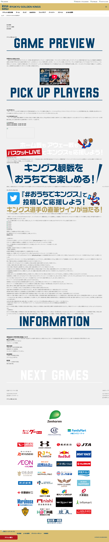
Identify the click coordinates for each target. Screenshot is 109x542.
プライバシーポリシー (47, 301)
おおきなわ (33, 12)
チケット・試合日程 (8, 12)
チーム (18, 12)
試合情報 (9, 25)
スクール (60, 12)
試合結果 (9, 29)
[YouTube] (95, 7)
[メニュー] (106, 7)
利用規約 (46, 533)
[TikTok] (102, 7)
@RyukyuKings (37, 240)
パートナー (52, 12)
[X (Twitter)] (83, 7)
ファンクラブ (42, 12)
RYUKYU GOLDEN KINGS (25, 6)
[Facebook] (98, 7)
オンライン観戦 (10, 27)
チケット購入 (9, 537)
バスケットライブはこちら (13, 162)
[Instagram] (87, 7)
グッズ (24, 12)
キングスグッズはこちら (12, 190)
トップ (2, 15)
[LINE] (91, 7)
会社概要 (19, 533)
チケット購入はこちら (12, 37)
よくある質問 (69, 12)
